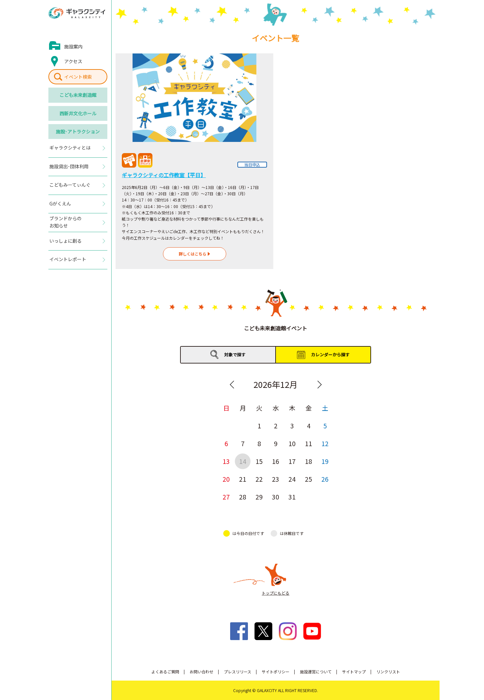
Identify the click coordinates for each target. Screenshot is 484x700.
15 (259, 461)
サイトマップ (354, 671)
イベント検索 (78, 76)
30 (275, 496)
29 (259, 496)
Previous (232, 385)
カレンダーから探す (330, 354)
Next (319, 385)
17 (292, 461)
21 (242, 478)
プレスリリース (237, 671)
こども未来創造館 (78, 95)
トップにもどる (275, 593)
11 (308, 443)
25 (308, 478)
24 (292, 478)
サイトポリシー (275, 671)
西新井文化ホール (78, 113)
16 (275, 461)
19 (325, 461)
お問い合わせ (201, 671)
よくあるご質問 (165, 671)
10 (292, 443)
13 (226, 461)
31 (292, 496)
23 (275, 478)
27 (226, 496)
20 (226, 478)
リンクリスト (388, 671)
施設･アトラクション (78, 131)
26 (325, 478)
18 (308, 461)
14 (242, 461)
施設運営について (316, 671)
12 (325, 443)
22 (259, 478)
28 (242, 496)
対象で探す (235, 354)
